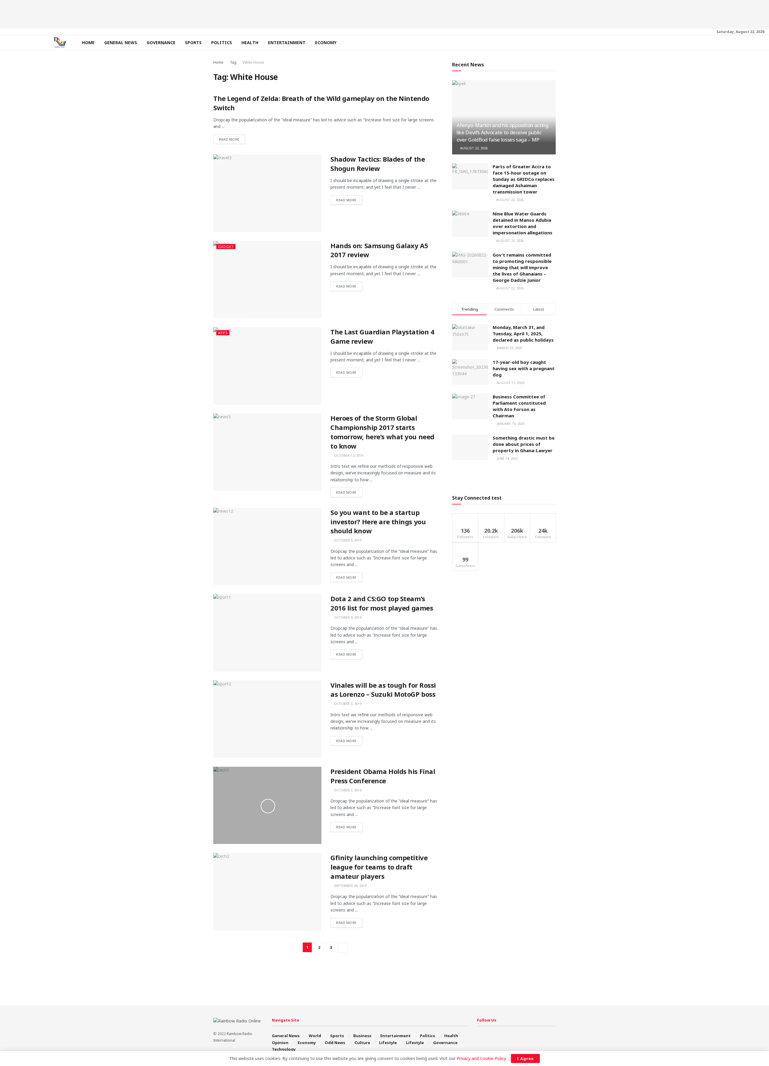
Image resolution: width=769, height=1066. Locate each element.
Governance (161, 42)
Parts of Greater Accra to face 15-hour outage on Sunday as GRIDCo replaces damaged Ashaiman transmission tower (524, 179)
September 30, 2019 (349, 885)
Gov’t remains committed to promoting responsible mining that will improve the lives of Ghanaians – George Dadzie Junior (522, 267)
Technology (284, 1049)
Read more (229, 139)
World (315, 1035)
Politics (221, 42)
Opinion (280, 1042)
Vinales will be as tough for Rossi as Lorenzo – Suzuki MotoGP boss (383, 690)
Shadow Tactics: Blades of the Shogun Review (377, 163)
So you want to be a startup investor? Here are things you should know (378, 521)
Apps (223, 332)
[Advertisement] (384, 13)
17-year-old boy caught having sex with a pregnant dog (524, 368)
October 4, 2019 (347, 617)
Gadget (226, 246)
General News (120, 42)
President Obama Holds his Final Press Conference (382, 776)
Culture (362, 1042)
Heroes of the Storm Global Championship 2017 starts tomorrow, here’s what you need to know (382, 431)
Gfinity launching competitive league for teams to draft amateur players (378, 867)
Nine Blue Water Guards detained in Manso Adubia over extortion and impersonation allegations (522, 223)
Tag (233, 62)
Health (250, 42)
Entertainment (286, 42)
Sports (193, 42)
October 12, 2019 (348, 455)
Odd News (335, 1042)
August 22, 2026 (473, 148)
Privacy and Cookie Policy (481, 1058)
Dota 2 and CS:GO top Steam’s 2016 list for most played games (381, 603)
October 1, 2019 (347, 790)
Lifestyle (388, 1042)
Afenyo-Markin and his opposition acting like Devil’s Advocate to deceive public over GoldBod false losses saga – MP (503, 132)
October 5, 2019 (347, 540)
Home (88, 42)
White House (253, 62)
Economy (325, 42)
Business (362, 1035)
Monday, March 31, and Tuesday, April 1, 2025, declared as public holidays (523, 333)
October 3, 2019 (347, 703)
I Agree (525, 1058)
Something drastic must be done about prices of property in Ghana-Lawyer (524, 444)
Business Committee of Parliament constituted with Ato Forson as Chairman (519, 406)
